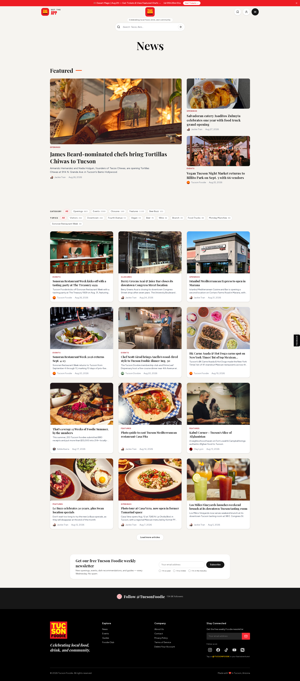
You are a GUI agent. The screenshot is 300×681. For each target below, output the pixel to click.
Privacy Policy (161, 638)
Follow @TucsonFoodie (144, 596)
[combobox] (149, 27)
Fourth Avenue (117, 218)
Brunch (177, 218)
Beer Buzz (156, 211)
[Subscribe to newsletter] (246, 636)
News (105, 629)
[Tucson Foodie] (150, 12)
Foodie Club (108, 642)
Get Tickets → (191, 3)
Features (137, 211)
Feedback (297, 340)
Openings (80, 211)
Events (99, 211)
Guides (105, 638)
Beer (150, 218)
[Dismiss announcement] (296, 3)
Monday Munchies (219, 218)
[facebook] (218, 649)
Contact (158, 633)
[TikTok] (226, 649)
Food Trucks (196, 218)
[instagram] (210, 649)
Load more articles (150, 537)
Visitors (76, 218)
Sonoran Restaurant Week (66, 223)
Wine (163, 218)
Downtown (95, 218)
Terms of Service (162, 642)
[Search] (180, 27)
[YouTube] (234, 649)
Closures (117, 211)
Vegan (136, 218)
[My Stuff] (237, 11)
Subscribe (215, 564)
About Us (159, 629)
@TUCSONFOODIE (221, 656)
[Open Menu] (255, 11)
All (66, 211)
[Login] (246, 11)
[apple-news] (242, 649)
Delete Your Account (164, 646)
